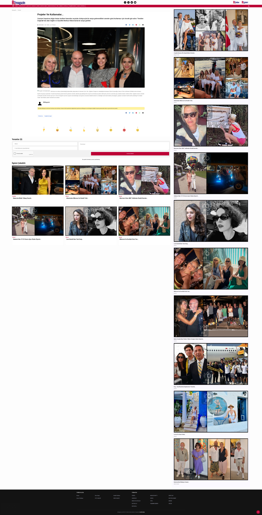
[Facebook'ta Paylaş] (126, 25)
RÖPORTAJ (83, 6)
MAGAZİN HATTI (22, 6)
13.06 (47, 24)
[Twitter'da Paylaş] (129, 25)
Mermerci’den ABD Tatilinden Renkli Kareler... (134, 198)
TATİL (58, 6)
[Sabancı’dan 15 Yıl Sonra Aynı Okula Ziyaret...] (38, 221)
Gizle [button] (6, 511)
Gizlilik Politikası (116, 495)
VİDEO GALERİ (116, 498)
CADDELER (34, 6)
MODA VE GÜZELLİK (51, 6)
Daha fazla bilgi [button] (11, 508)
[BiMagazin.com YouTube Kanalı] (135, 2)
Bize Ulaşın (97, 495)
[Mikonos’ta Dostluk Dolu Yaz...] (144, 221)
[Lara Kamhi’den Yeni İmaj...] (91, 221)
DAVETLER (28, 6)
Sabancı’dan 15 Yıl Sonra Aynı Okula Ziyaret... (27, 239)
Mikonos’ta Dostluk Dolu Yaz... (129, 239)
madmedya (142, 512)
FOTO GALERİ (98, 498)
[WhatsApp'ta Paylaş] (139, 25)
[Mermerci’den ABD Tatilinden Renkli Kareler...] (144, 180)
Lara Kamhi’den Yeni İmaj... (74, 239)
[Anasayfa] (13, 6)
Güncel (19, 10)
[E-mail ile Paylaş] (143, 25)
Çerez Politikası (80, 498)
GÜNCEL (16, 6)
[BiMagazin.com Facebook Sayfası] (125, 2)
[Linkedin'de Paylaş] (133, 25)
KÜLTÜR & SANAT (44, 6)
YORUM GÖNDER (130, 153)
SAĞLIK (78, 6)
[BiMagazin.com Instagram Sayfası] (128, 2)
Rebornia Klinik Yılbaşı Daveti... (22, 198)
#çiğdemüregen (48, 116)
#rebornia (40, 116)
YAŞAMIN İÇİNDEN (72, 6)
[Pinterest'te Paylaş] (136, 25)
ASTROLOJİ (66, 6)
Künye (78, 495)
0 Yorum (54, 24)
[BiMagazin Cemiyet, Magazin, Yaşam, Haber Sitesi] (19, 2)
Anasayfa (14, 10)
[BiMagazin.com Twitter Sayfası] (132, 2)
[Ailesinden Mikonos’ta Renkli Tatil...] (91, 180)
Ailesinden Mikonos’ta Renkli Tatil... (77, 198)
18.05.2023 (40, 24)
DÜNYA (38, 6)
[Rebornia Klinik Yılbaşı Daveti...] (38, 191)
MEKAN (61, 6)
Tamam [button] (15, 511)
